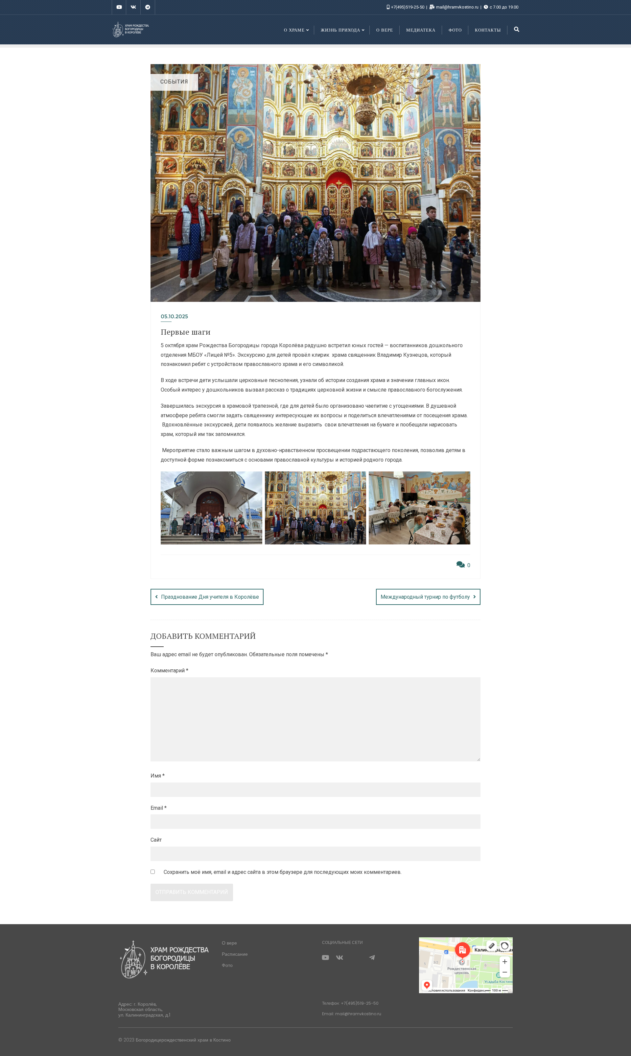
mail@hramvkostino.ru (457, 7)
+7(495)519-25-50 (407, 7)
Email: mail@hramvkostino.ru (351, 1014)
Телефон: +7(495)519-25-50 (350, 1003)
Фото (227, 965)
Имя (158, 776)
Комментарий (169, 670)
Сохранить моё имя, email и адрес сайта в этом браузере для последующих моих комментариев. (283, 872)
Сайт (156, 840)
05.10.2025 (174, 316)
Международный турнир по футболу (425, 597)
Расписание (235, 954)
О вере (229, 943)
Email (159, 808)
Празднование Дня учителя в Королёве (210, 597)
